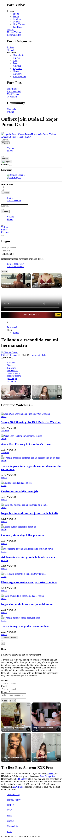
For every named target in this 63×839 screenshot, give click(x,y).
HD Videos (21, 779)
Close (4, 701)
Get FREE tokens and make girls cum (14, 395)
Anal (15, 60)
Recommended (14, 35)
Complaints (12, 826)
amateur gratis (13, 373)
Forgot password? (15, 264)
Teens (15, 63)
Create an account (15, 266)
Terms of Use (13, 794)
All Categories (19, 76)
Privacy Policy (14, 799)
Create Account (14, 200)
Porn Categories (47, 776)
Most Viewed (19, 24)
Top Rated (18, 27)
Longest (16, 21)
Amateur (17, 66)
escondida (11, 381)
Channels (11, 109)
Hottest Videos (14, 32)
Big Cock (17, 68)
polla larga (12, 378)
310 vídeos (12, 355)
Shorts (16, 13)
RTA (9, 831)
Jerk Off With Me (31, 315)
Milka (4, 355)
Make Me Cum (8, 283)
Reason (5, 692)
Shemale (11, 50)
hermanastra (12, 370)
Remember (9, 254)
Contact (10, 821)
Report (16, 332)
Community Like (38, 355)
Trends (16, 16)
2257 (9, 810)
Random (17, 19)
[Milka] (9, 352)
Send (12, 701)
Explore (4, 232)
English (17, 177)
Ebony (16, 71)
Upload (10, 112)
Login (10, 198)
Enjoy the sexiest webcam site (44, 728)
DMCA (10, 805)
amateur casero (14, 376)
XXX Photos (18, 787)
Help (9, 815)
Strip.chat (5, 286)
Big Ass (16, 58)
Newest (10, 29)
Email (4, 686)
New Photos (12, 88)
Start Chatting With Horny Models (44, 283)
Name (4, 680)
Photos (10, 150)
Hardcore (17, 74)
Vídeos (10, 148)
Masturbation (19, 55)
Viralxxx (5, 430)
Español (21, 175)
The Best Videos (9, 637)
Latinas (10, 47)
